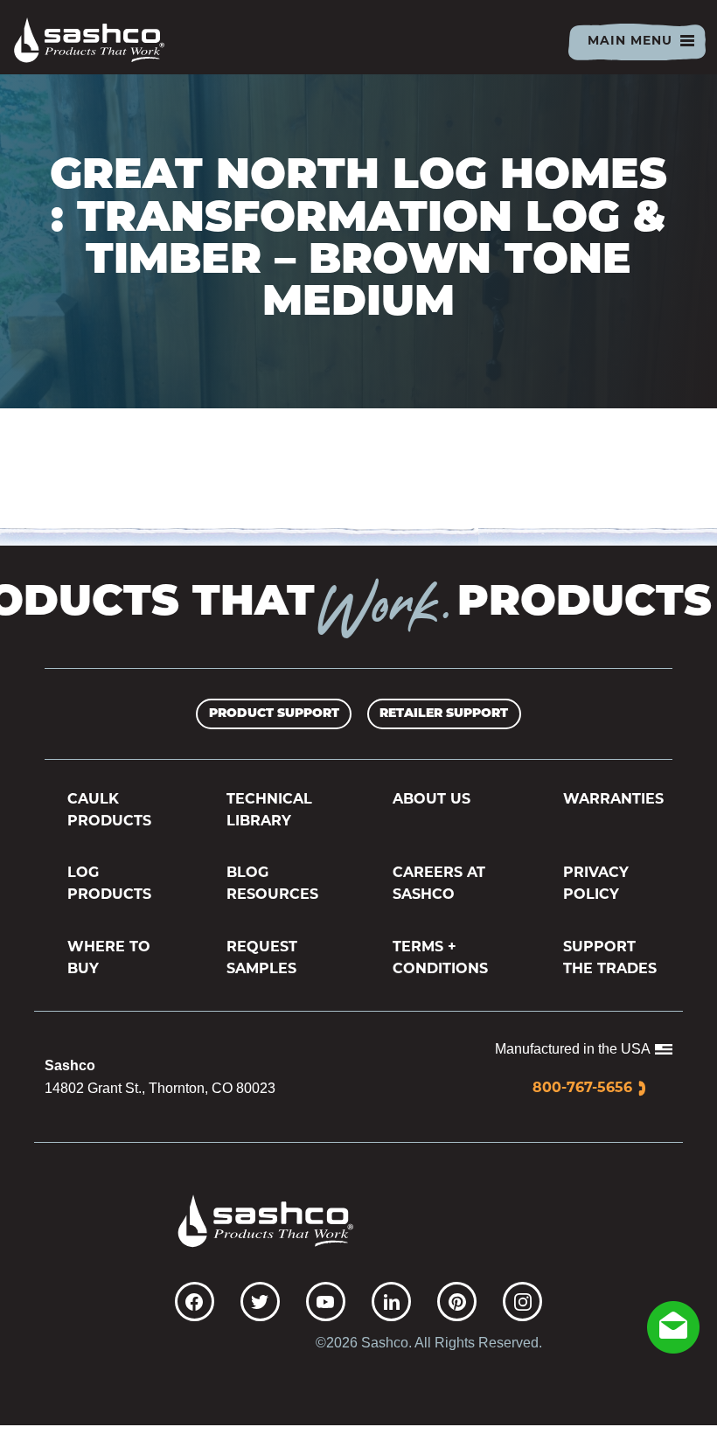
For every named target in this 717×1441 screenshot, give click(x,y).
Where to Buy (108, 959)
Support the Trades (610, 959)
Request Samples (261, 959)
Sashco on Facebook (194, 1301)
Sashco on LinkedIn (391, 1301)
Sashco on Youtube (325, 1301)
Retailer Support (443, 714)
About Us (431, 800)
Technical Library (269, 811)
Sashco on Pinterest (457, 1301)
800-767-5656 (582, 1089)
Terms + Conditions (440, 959)
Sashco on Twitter (260, 1301)
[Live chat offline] (673, 1327)
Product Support (274, 714)
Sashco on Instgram (522, 1301)
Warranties (613, 800)
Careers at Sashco (439, 884)
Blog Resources (272, 884)
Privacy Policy (596, 884)
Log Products (109, 884)
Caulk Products (109, 811)
